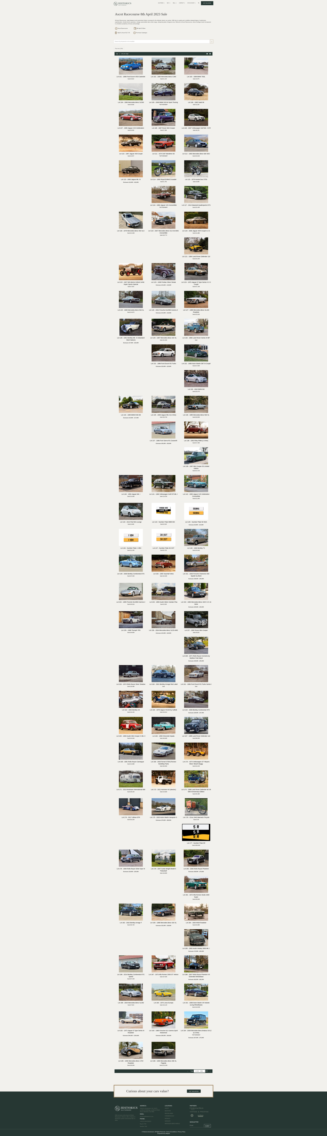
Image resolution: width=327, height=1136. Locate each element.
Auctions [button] (161, 3)
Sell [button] (174, 3)
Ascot (167, 1108)
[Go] (211, 41)
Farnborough (169, 1116)
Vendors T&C (143, 1126)
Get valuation (207, 3)
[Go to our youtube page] (123, 1125)
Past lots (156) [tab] (119, 48)
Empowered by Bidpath (163, 1133)
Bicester (168, 1110)
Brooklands (169, 1113)
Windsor (167, 1121)
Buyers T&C (143, 1124)
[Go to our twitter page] (120, 1125)
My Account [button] (191, 3)
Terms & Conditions (171, 1131)
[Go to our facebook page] (116, 1125)
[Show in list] (208, 53)
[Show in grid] (210, 53)
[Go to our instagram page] (127, 1125)
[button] (199, 3)
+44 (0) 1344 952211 (145, 1121)
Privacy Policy (181, 1131)
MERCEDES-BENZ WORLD (172, 1123)
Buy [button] (168, 3)
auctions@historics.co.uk (146, 1116)
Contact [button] (181, 3)
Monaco (167, 1118)
